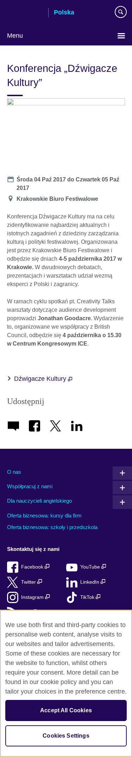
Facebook (33, 567)
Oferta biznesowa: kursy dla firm (44, 516)
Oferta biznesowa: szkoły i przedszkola (52, 527)
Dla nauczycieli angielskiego (39, 501)
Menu (15, 35)
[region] (66, 683)
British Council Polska (25, 13)
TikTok (88, 597)
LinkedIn (90, 582)
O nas (14, 472)
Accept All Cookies (66, 710)
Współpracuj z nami (29, 486)
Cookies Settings (66, 736)
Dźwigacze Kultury (41, 378)
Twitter (29, 582)
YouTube (90, 567)
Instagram (33, 597)
